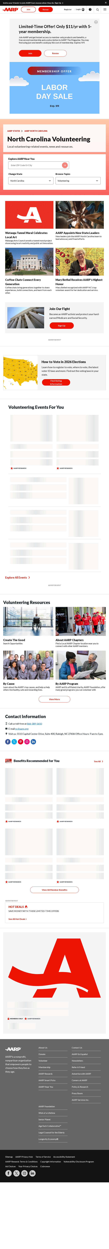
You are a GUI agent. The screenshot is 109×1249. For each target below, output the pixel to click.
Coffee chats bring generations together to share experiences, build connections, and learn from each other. (28, 290)
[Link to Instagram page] (24, 1173)
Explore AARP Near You (21, 158)
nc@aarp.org (21, 728)
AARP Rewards (46, 1073)
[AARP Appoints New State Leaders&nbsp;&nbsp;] (80, 215)
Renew (55, 53)
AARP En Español (80, 1054)
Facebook (8, 741)
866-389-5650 (34, 723)
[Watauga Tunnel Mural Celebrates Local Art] (29, 215)
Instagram (27, 741)
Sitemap (9, 1156)
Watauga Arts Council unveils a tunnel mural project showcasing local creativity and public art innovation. (29, 241)
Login (78, 9)
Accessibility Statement (64, 1156)
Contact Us (77, 1047)
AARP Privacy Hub (24, 1156)
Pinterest (20, 741)
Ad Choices (10, 1166)
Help (90, 9)
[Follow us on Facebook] (8, 1173)
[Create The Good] (28, 621)
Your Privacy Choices (28, 1166)
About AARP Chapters (69, 640)
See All (97, 761)
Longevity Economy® (48, 1139)
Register (68, 9)
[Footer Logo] (19, 1049)
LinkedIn (33, 741)
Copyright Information (50, 1161)
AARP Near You (46, 1086)
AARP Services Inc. (80, 1100)
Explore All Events (16, 577)
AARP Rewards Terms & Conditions (21, 1161)
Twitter (14, 741)
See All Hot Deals (17, 919)
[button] (97, 9)
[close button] (96, 22)
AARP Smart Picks (47, 1080)
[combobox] (38, 165)
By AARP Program (67, 683)
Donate (42, 1054)
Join (30, 53)
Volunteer (43, 1060)
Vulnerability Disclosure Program (79, 1161)
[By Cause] (28, 665)
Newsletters (77, 1060)
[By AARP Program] (81, 665)
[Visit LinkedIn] (32, 1173)
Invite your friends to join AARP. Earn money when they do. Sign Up (32, 3)
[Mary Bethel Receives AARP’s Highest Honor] (80, 262)
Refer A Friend (78, 1067)
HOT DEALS (16, 906)
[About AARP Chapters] (81, 621)
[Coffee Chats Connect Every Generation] (29, 262)
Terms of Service (43, 1156)
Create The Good (14, 640)
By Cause (8, 683)
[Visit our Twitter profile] (16, 1173)
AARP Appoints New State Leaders (78, 232)
